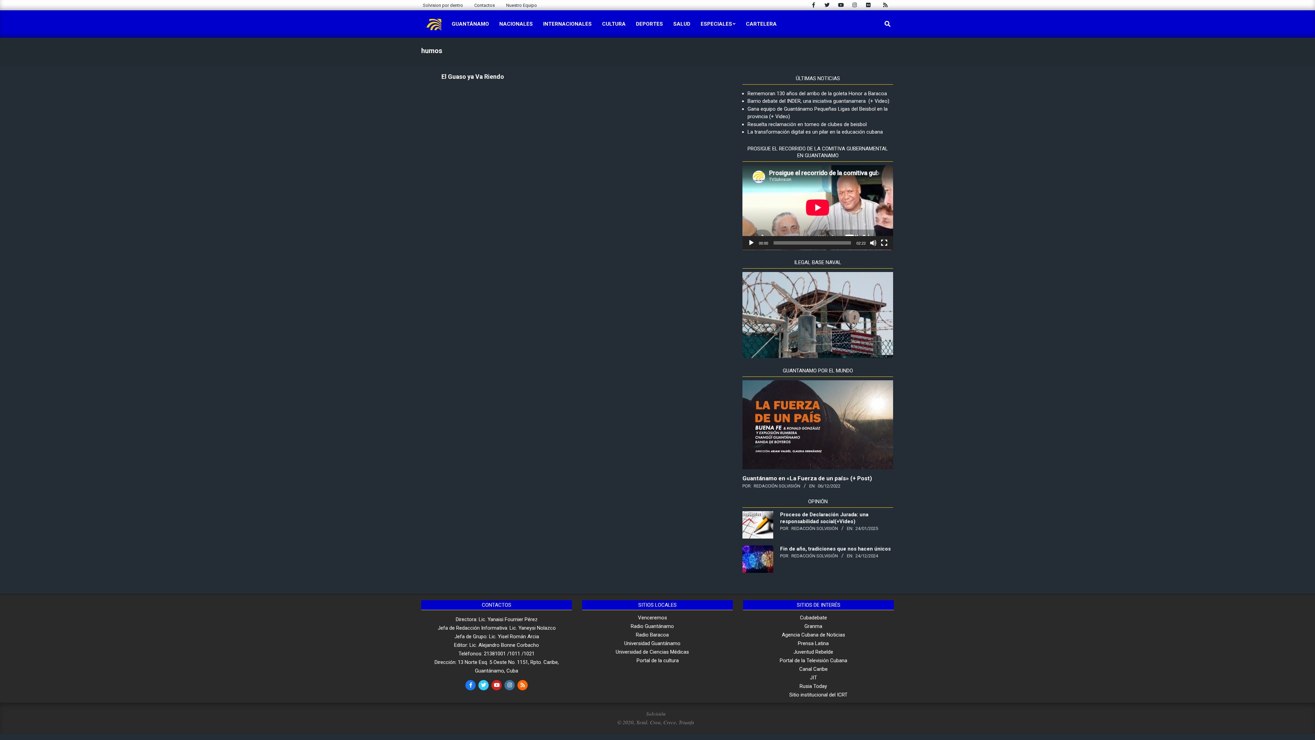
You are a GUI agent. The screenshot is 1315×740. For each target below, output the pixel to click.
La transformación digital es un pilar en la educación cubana (815, 132)
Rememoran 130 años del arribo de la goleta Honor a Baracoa (817, 93)
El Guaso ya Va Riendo (472, 76)
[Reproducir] (751, 242)
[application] (817, 207)
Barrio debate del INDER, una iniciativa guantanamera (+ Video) (818, 101)
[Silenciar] (873, 242)
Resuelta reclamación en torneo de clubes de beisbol (807, 124)
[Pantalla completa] (884, 242)
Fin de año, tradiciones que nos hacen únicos (835, 549)
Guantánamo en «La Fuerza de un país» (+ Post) (807, 478)
